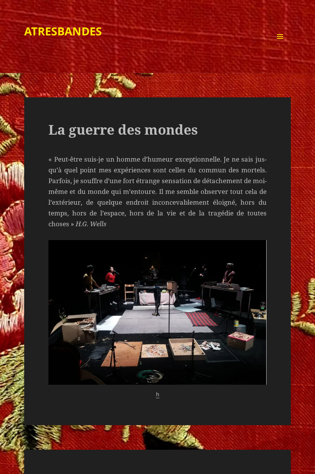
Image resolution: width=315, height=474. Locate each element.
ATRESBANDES (63, 30)
